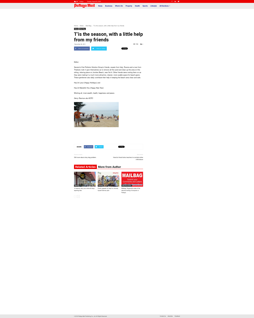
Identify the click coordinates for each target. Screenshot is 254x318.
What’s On (119, 6)
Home (76, 26)
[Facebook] (171, 1)
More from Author (109, 167)
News (100, 6)
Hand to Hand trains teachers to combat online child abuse (128, 158)
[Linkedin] (175, 1)
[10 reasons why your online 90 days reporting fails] (85, 179)
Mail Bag (82, 29)
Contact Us (163, 316)
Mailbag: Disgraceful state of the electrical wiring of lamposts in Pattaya (130, 190)
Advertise (170, 316)
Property (129, 6)
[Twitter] (178, 1)
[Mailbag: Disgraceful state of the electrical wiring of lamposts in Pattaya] (132, 179)
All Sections (164, 6)
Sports (145, 6)
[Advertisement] (127, 15)
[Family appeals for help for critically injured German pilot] (108, 179)
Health (137, 6)
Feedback (177, 316)
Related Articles (85, 167)
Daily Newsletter (126, 185)
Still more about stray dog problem (85, 157)
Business (108, 6)
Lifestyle (153, 6)
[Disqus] (108, 229)
